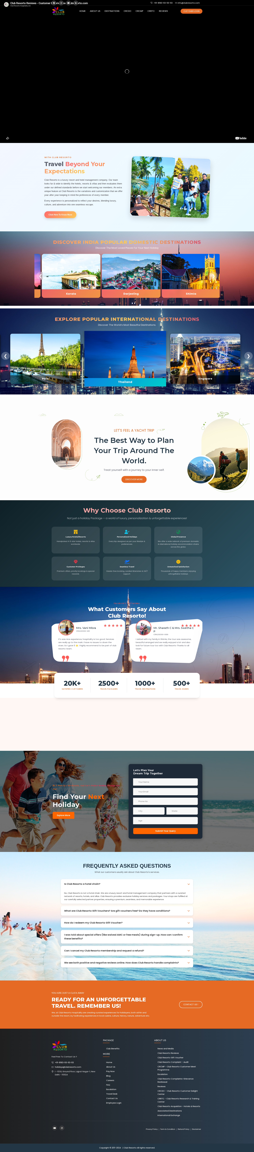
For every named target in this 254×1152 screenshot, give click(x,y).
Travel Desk (111, 1093)
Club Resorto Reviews (168, 1053)
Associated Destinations (170, 1110)
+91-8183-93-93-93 (163, 2)
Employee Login (113, 1102)
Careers (110, 1080)
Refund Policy (183, 1129)
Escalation (111, 1089)
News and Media (166, 1048)
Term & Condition (167, 1129)
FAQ (108, 1084)
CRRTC (151, 11)
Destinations (112, 11)
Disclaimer (196, 1129)
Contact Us (112, 1098)
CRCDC (127, 11)
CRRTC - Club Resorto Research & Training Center (178, 1100)
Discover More (134, 479)
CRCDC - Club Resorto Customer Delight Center (178, 1092)
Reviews (163, 11)
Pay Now (110, 1071)
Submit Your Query (165, 830)
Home (82, 11)
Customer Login (191, 11)
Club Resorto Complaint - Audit (173, 1062)
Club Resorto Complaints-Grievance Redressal (176, 1080)
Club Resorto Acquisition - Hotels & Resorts (179, 1106)
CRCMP (139, 11)
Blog (108, 1075)
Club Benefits (112, 1048)
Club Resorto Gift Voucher (170, 1057)
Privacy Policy (152, 1129)
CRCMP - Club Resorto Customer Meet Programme (177, 1068)
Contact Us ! (190, 1004)
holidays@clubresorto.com (68, 1067)
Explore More (63, 815)
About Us (95, 11)
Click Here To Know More (60, 215)
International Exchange (169, 1115)
